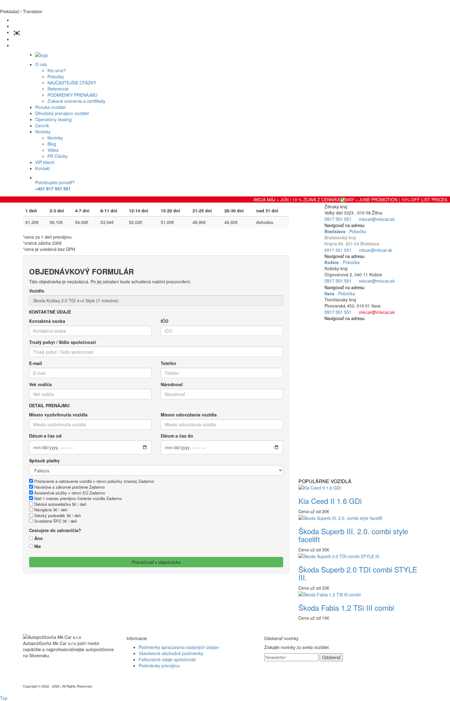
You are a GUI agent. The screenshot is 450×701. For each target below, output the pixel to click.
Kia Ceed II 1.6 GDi (330, 500)
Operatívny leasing (53, 119)
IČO (164, 321)
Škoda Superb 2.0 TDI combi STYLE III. (357, 573)
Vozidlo (36, 291)
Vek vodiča (40, 384)
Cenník (42, 125)
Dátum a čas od (45, 436)
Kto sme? (56, 70)
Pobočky (55, 76)
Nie (37, 546)
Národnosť (172, 384)
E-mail (35, 363)
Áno (38, 538)
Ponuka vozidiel (50, 107)
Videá (52, 150)
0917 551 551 (337, 219)
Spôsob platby (44, 460)
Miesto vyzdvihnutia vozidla (58, 415)
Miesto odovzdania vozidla (189, 415)
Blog (51, 144)
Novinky (43, 132)
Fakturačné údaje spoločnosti (167, 659)
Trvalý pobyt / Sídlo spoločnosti (62, 342)
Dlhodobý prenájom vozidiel (62, 113)
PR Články (57, 156)
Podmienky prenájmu (159, 665)
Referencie (58, 89)
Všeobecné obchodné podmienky (171, 653)
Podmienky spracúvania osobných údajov (179, 647)
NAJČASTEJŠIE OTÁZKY (71, 83)
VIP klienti (44, 162)
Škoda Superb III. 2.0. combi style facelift (353, 535)
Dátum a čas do (177, 436)
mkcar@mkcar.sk (377, 219)
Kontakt (42, 168)
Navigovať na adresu (344, 225)
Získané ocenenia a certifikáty (76, 101)
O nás (41, 64)
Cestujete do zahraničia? (55, 530)
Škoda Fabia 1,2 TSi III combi (346, 607)
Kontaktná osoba (47, 321)
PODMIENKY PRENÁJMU (72, 95)
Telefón (168, 363)
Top (3, 698)
